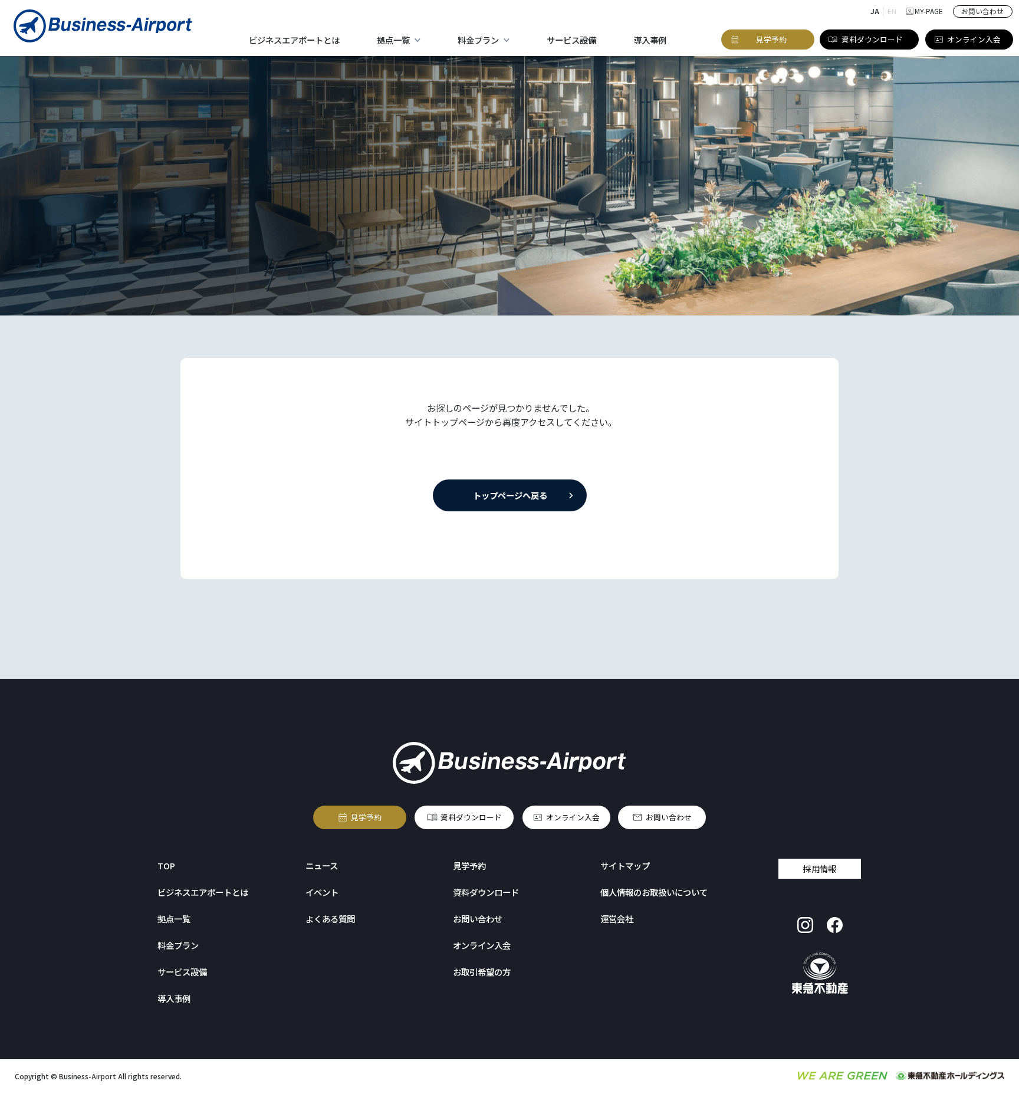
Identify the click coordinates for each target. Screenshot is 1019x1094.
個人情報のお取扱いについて (654, 892)
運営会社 (616, 918)
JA (874, 11)
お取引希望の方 (482, 971)
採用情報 (819, 868)
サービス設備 (571, 40)
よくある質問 (330, 918)
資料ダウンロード (471, 817)
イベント (321, 892)
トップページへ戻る (509, 495)
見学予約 (366, 817)
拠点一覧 (173, 918)
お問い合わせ (669, 817)
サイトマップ (625, 865)
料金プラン (178, 945)
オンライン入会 (573, 817)
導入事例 (649, 40)
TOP (166, 865)
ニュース (321, 865)
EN (891, 11)
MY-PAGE (929, 11)
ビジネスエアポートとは (294, 40)
